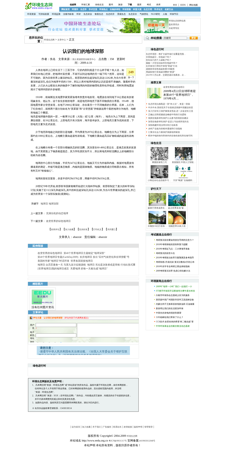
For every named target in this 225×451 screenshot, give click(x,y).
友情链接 (128, 427)
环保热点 (103, 9)
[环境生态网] (38, 9)
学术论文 (158, 9)
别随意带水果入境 (177, 226)
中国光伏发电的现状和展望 (168, 313)
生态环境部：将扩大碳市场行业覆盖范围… (166, 54)
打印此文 (97, 229)
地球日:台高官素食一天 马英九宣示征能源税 (62, 264)
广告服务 (107, 427)
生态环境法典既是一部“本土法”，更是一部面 (169, 104)
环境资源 (31, 14)
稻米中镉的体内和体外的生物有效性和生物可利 (170, 135)
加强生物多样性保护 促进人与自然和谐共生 (168, 121)
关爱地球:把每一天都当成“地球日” (89, 268)
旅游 (120, 4)
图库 (139, 4)
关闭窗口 (111, 229)
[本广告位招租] (82, 32)
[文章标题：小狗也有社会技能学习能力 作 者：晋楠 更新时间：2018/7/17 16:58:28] (159, 178)
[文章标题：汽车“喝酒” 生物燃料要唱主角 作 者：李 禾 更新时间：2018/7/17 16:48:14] (183, 178)
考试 (149, 4)
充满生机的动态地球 (57, 213)
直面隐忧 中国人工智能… (184, 162)
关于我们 (96, 427)
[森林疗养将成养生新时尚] (157, 206)
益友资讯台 (174, 24)
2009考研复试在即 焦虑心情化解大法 (173, 271)
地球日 (44, 203)
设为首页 (76, 427)
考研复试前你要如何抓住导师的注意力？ (175, 240)
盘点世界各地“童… (177, 208)
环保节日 (174, 14)
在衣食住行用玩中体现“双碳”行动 (161, 66)
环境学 (75, 9)
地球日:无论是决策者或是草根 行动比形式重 (111, 264)
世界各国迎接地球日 (82, 261)
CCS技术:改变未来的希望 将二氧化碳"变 (175, 321)
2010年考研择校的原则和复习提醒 (172, 244)
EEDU (183, 5)
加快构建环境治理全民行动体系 (163, 125)
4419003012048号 (147, 441)
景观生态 (121, 14)
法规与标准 (68, 14)
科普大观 (137, 9)
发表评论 (55, 229)
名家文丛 (169, 9)
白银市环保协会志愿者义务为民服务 (173, 295)
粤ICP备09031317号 (118, 441)
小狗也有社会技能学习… (159, 180)
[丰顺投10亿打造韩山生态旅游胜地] (157, 224)
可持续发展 (43, 14)
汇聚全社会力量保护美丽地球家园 (164, 132)
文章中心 (61, 40)
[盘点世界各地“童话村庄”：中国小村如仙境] (177, 206)
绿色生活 (99, 4)
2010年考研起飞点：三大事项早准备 (173, 249)
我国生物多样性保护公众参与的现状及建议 (168, 118)
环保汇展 (85, 4)
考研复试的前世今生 (165, 253)
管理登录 (148, 427)
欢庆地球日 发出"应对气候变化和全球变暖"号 (104, 257)
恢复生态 (99, 14)
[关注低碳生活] (156, 32)
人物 (165, 14)
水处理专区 (174, 28)
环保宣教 (127, 9)
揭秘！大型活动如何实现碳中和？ (162, 63)
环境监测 (56, 14)
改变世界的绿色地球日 (58, 221)
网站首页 (65, 9)
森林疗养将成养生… (157, 208)
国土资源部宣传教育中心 (84, 59)
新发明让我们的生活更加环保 (169, 308)
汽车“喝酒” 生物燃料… (183, 180)
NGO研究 (155, 14)
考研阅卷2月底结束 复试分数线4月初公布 (175, 262)
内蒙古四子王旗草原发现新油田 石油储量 (175, 304)
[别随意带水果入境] (177, 224)
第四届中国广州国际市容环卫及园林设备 (175, 299)
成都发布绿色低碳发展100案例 (160, 69)
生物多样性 (115, 9)
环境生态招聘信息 (177, 21)
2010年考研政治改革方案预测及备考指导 (175, 257)
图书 (111, 4)
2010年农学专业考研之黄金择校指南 (173, 266)
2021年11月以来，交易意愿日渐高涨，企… (166, 75)
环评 (78, 14)
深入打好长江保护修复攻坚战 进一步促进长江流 (170, 111)
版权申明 (138, 427)
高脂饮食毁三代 (159, 162)
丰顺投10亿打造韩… (157, 226)
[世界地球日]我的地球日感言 (53, 268)
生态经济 (110, 14)
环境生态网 (49, 40)
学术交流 (93, 9)
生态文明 (148, 9)
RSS (175, 5)
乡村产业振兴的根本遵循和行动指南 (165, 128)
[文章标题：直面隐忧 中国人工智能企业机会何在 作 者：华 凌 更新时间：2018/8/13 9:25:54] (183, 160)
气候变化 (144, 14)
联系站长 (117, 427)
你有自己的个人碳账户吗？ (158, 60)
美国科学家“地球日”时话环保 (53, 261)
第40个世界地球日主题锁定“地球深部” (84, 253)
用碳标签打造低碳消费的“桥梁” (160, 72)
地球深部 (54, 203)
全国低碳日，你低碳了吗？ (158, 57)
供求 (158, 4)
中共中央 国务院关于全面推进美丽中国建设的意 (170, 107)
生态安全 (132, 14)
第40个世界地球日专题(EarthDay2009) (58, 257)
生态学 (83, 9)
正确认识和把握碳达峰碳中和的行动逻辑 (167, 114)
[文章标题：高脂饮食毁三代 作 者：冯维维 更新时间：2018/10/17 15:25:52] (159, 160)
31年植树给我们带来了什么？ (169, 317)
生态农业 (87, 14)
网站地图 (193, 5)
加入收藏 (69, 229)
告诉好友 (83, 229)
